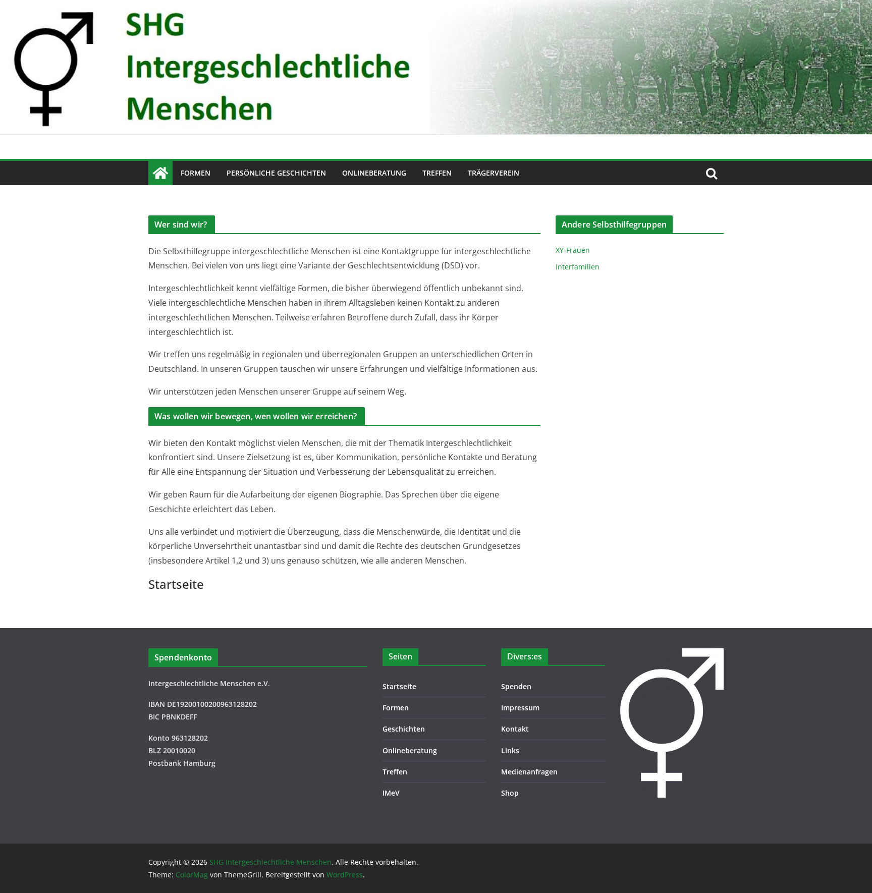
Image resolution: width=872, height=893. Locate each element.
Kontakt (515, 729)
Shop (510, 793)
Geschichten (404, 729)
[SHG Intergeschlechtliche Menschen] (436, 7)
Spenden (516, 686)
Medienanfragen (529, 771)
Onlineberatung (374, 173)
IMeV (391, 793)
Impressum (520, 707)
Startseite (399, 686)
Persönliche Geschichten (276, 173)
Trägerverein (493, 173)
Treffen (437, 173)
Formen (195, 173)
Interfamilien (578, 266)
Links (510, 750)
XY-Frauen (573, 250)
